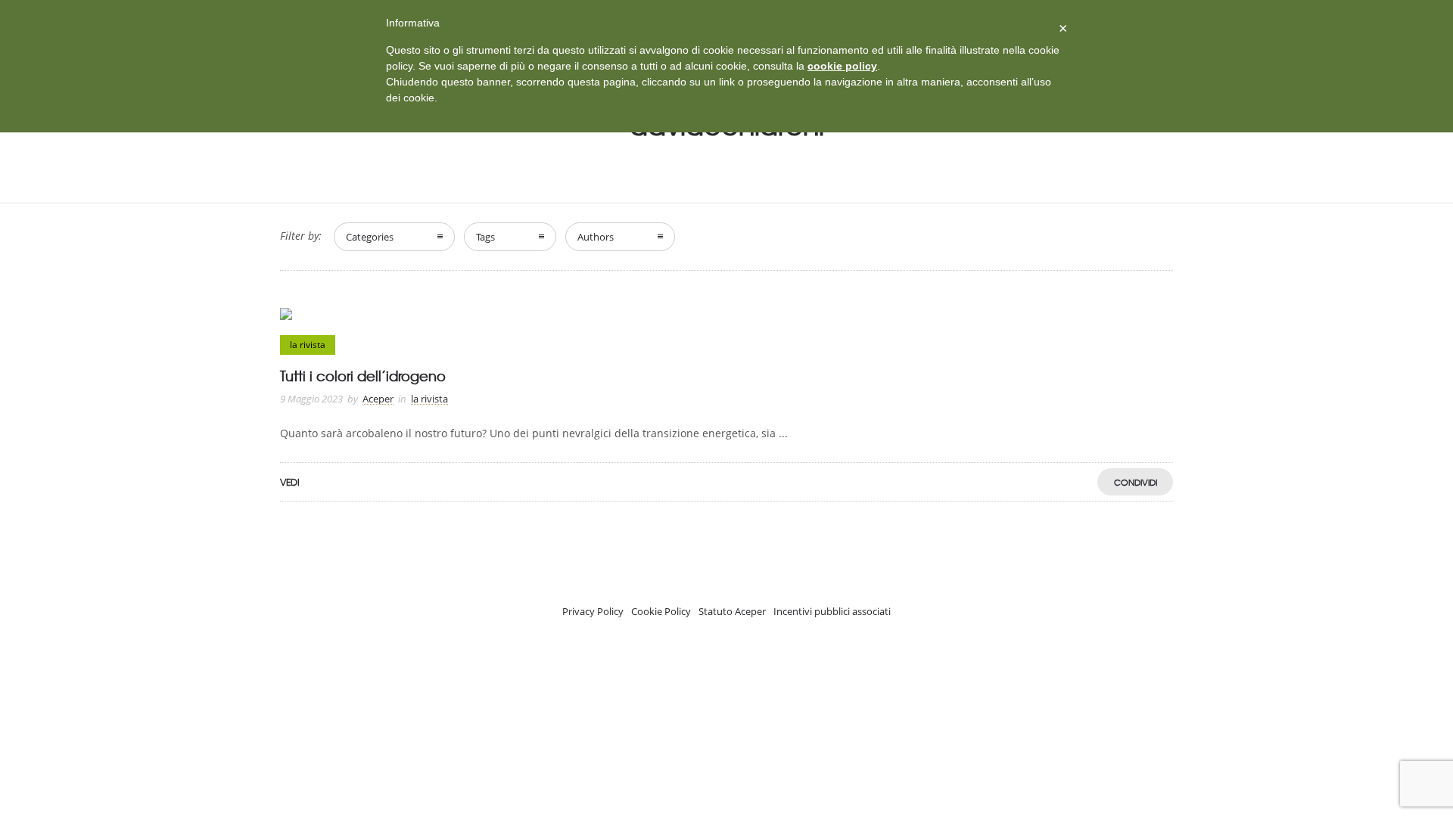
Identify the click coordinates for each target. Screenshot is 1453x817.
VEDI (290, 482)
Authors (595, 237)
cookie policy (842, 66)
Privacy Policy (593, 611)
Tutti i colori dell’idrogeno (363, 375)
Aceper (378, 398)
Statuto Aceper (732, 611)
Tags (485, 237)
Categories (370, 237)
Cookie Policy (661, 611)
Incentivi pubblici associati (832, 611)
